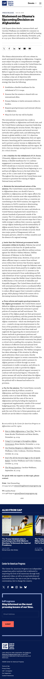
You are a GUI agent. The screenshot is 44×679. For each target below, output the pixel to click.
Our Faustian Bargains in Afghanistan (19, 448)
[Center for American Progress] (4, 3)
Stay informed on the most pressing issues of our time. (17, 604)
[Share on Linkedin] (14, 49)
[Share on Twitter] (4, 49)
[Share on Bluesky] (19, 49)
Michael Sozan (6, 550)
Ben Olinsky (14, 550)
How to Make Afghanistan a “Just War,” (20, 431)
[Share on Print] (30, 49)
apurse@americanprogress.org (25, 493)
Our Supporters (6, 673)
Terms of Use (6, 666)
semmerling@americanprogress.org (27, 485)
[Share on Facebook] (9, 49)
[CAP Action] (9, 646)
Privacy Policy (6, 668)
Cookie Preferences (8, 675)
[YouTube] (12, 587)
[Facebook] (8, 587)
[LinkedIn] (21, 587)
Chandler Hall (39, 550)
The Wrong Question (13, 467)
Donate (31, 3)
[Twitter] (3, 587)
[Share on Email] (25, 49)
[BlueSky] (25, 587)
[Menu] (40, 3)
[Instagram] (16, 587)
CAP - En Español (7, 671)
